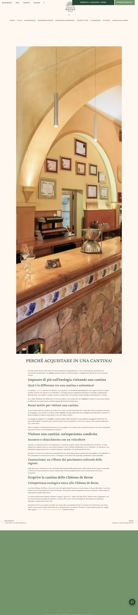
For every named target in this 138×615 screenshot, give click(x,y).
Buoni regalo (7, 3)
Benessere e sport (45, 20)
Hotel (12, 20)
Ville (19, 20)
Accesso (37, 3)
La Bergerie (95, 20)
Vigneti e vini (82, 20)
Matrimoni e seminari (64, 20)
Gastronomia (30, 20)
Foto (17, 3)
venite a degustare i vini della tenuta (50, 509)
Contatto (26, 3)
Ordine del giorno (120, 20)
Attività (106, 20)
